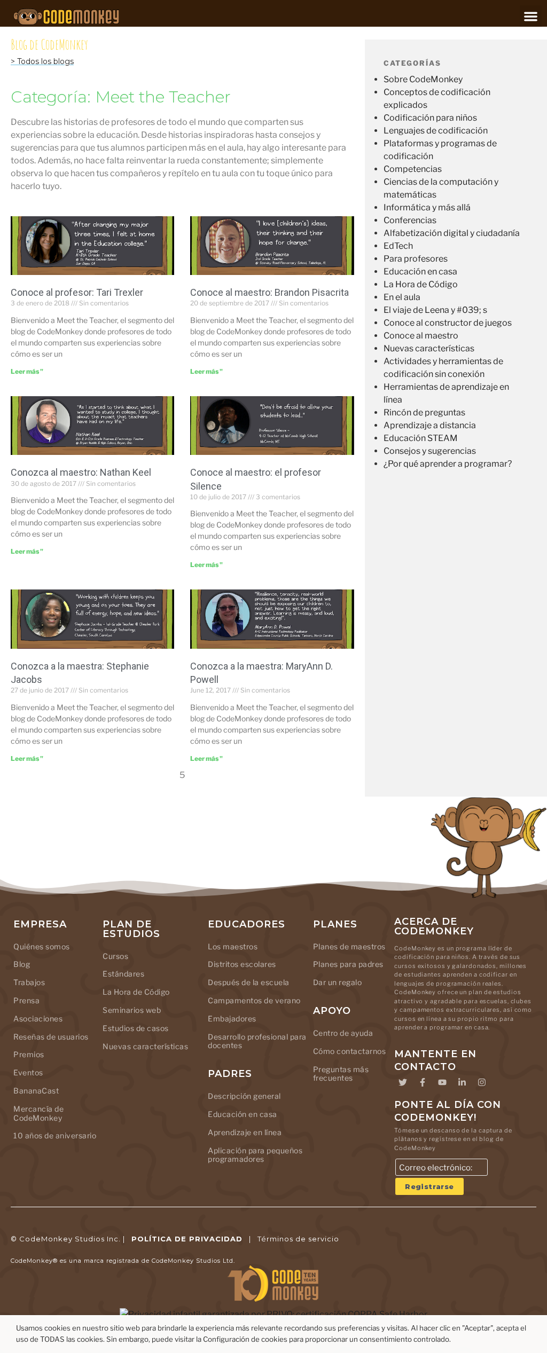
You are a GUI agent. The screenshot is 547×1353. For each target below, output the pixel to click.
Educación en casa (420, 271)
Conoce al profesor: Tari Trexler (77, 292)
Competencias (413, 169)
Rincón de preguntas (424, 412)
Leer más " (27, 371)
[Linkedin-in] (462, 1082)
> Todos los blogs (42, 61)
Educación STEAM (421, 438)
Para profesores (416, 259)
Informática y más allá (427, 207)
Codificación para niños (430, 118)
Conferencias (410, 220)
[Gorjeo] (402, 1082)
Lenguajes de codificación (436, 130)
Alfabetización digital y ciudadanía (452, 233)
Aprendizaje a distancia (430, 425)
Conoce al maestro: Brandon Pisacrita (269, 292)
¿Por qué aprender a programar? (448, 464)
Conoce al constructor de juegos (448, 323)
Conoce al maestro (421, 336)
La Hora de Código (421, 284)
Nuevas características (429, 348)
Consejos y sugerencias (430, 451)
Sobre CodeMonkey (423, 79)
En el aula (402, 297)
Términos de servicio (298, 1238)
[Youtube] (442, 1082)
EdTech (398, 246)
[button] (531, 16)
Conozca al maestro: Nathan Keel (81, 472)
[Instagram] (481, 1082)
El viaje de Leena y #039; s (435, 310)
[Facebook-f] (422, 1082)
